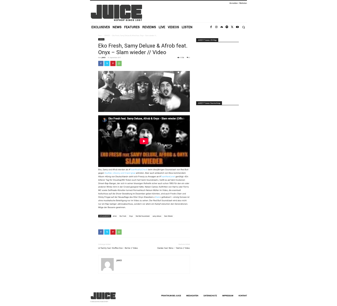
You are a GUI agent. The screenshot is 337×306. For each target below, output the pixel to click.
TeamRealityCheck (138, 169)
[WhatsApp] (119, 63)
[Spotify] (226, 27)
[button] (243, 27)
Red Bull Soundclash (143, 216)
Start (100, 35)
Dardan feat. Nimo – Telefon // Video (173, 248)
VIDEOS (107, 35)
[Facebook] (211, 27)
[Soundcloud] (221, 27)
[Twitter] (232, 27)
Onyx (131, 216)
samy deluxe (157, 216)
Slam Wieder (168, 216)
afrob (115, 216)
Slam (157, 197)
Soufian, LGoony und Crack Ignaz (120, 173)
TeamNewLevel (168, 176)
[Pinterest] (113, 63)
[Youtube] (237, 27)
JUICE (103, 57)
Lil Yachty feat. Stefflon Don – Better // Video (118, 248)
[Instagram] (216, 27)
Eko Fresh (123, 216)
